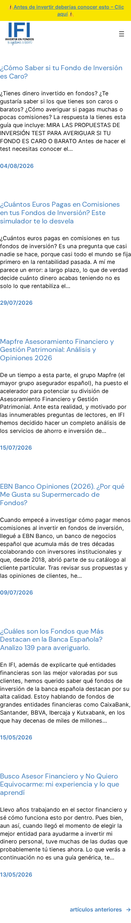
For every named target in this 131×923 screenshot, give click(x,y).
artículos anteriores (100, 909)
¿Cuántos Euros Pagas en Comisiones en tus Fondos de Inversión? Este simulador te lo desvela (60, 212)
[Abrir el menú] (121, 34)
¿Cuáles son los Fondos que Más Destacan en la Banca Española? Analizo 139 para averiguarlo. (52, 639)
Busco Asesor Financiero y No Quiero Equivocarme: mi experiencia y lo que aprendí (59, 784)
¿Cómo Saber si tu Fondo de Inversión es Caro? (61, 72)
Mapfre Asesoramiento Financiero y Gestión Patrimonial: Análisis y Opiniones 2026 (57, 350)
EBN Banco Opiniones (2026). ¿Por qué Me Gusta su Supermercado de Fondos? (62, 494)
